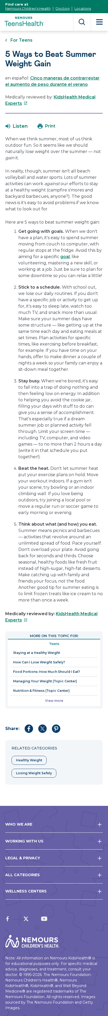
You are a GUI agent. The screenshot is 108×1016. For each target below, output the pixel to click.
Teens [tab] (54, 644)
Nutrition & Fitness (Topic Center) (41, 691)
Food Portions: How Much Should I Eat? (46, 672)
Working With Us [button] (24, 841)
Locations (82, 8)
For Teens (21, 40)
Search (82, 22)
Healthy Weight (29, 760)
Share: (12, 728)
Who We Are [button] (18, 824)
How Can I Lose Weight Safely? (39, 662)
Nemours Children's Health (28, 8)
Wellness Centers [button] (26, 891)
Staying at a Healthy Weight (36, 653)
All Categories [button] (22, 874)
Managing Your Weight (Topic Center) (45, 681)
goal (65, 256)
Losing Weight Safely (34, 773)
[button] (16, 126)
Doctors (62, 8)
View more (54, 701)
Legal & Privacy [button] (22, 858)
